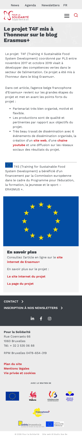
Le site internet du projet (26, 276)
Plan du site (13, 364)
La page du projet (20, 283)
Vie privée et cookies (20, 373)
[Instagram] (49, 318)
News (15, 5)
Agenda (30, 5)
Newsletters (50, 5)
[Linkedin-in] (32, 318)
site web (40, 140)
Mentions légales (16, 368)
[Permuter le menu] (67, 16)
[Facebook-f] (41, 318)
